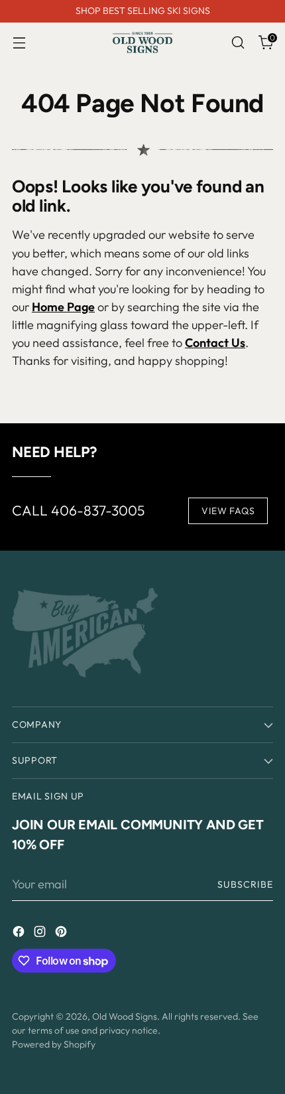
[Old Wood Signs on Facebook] (20, 934)
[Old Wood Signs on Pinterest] (62, 934)
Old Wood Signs (124, 1016)
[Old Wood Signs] (142, 42)
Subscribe (245, 884)
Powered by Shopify (53, 1044)
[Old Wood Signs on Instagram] (41, 934)
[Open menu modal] (18, 42)
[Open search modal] (237, 42)
